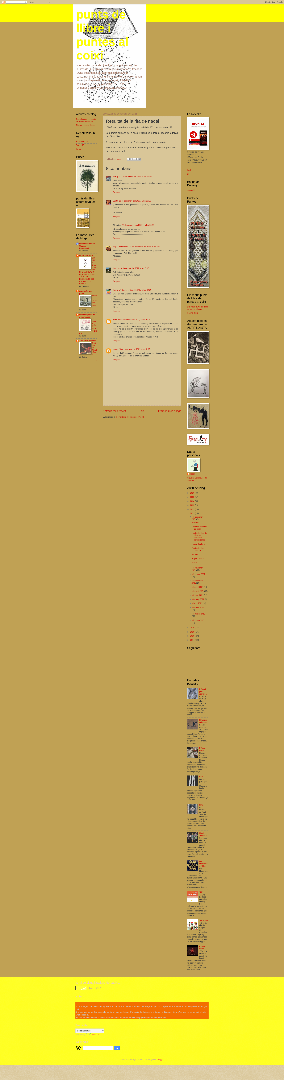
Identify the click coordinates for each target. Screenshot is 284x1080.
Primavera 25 (82, 141)
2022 (192, 509)
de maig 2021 (198, 599)
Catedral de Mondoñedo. (94, 349)
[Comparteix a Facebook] (137, 159)
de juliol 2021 (198, 591)
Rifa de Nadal (202, 947)
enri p (115, 176)
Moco (194, 563)
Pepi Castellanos (120, 247)
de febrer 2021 (198, 614)
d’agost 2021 (198, 587)
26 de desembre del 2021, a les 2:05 (134, 349)
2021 (192, 513)
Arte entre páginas (87, 341)
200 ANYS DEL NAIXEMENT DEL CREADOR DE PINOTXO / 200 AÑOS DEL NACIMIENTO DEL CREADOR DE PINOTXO (87, 271)
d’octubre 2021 (198, 574)
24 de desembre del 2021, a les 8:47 (133, 268)
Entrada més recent (114, 411)
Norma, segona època (85, 125)
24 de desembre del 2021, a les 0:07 (144, 247)
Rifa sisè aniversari (203, 721)
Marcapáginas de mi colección (87, 316)
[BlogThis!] (131, 159)
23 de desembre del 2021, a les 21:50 (135, 176)
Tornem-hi (203, 920)
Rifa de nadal (202, 749)
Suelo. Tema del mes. (94, 300)
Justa (115, 201)
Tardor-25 (80, 145)
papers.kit (191, 190)
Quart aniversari (203, 834)
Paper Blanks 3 (198, 544)
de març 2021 (198, 607)
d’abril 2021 (197, 603)
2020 (192, 628)
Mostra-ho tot (92, 361)
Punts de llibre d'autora (198, 549)
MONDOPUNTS (86, 256)
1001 (201, 892)
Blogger (160, 1059)
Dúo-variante (84, 248)
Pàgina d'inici (192, 313)
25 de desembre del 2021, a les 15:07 (134, 320)
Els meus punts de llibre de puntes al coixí (197, 308)
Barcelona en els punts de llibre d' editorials (86, 120)
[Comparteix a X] (134, 159)
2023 (192, 505)
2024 (192, 501)
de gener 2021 (198, 620)
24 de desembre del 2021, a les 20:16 (135, 290)
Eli (188, 174)
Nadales (195, 522)
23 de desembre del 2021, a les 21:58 (135, 201)
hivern (78, 149)
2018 (192, 636)
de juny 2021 (198, 595)
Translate (96, 1034)
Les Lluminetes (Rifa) (203, 863)
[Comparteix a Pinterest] (139, 159)
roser (115, 349)
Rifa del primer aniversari (203, 691)
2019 (192, 632)
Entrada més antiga (169, 411)
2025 (192, 497)
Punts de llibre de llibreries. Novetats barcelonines (199, 536)
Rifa (201, 776)
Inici (142, 411)
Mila (115, 320)
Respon (116, 192)
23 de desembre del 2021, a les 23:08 (138, 225)
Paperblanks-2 (198, 558)
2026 (192, 493)
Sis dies (195, 554)
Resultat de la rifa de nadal (199, 528)
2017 (192, 640)
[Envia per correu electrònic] (128, 159)
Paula (115, 290)
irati (115, 268)
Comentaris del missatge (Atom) (130, 417)
